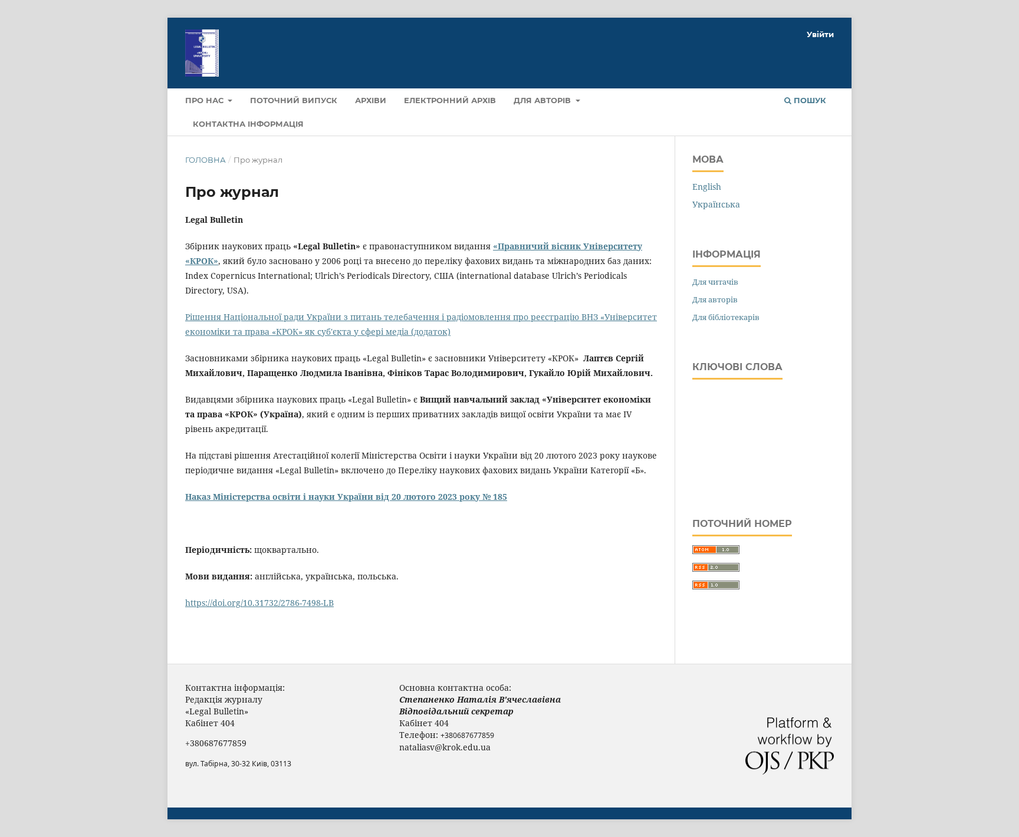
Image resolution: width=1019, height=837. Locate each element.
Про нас (205, 100)
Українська (716, 204)
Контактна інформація (248, 123)
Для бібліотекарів (726, 317)
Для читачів (715, 281)
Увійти (820, 34)
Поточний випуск (293, 100)
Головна (205, 159)
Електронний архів (450, 100)
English (706, 186)
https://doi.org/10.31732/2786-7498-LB (259, 602)
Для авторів (543, 100)
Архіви (370, 100)
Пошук (808, 100)
